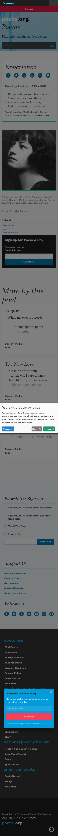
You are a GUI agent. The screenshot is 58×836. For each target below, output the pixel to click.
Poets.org (8, 3)
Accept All (49, 429)
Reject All (36, 429)
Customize (8, 429)
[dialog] (29, 418)
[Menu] (53, 3)
